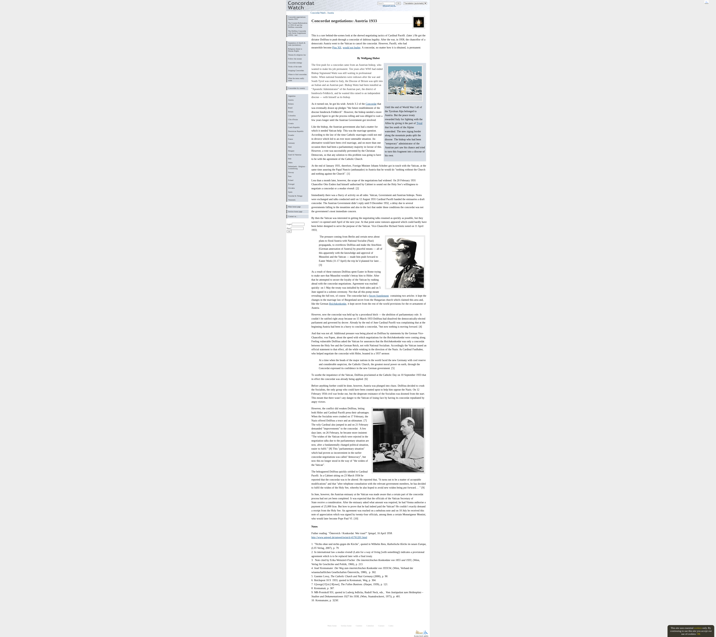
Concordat (371, 103)
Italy (289, 159)
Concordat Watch (318, 13)
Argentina (291, 96)
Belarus (291, 104)
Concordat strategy (295, 63)
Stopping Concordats (296, 70)
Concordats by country (296, 88)
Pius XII (336, 47)
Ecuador (291, 135)
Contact (381, 626)
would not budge (351, 47)
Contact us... (293, 216)
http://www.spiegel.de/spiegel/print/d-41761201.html (339, 537)
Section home (346, 626)
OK (698, 634)
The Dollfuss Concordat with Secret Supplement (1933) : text (297, 33)
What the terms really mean (296, 79)
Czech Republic (294, 127)
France (290, 139)
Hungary (291, 151)
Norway (291, 172)
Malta (290, 163)
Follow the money (295, 59)
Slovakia (291, 188)
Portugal (291, 184)
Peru (289, 176)
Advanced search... (389, 6)
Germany (291, 143)
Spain (290, 192)
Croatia (290, 123)
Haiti (290, 147)
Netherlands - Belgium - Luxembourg (297, 167)
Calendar (370, 626)
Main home (332, 626)
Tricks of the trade (295, 67)
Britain (290, 112)
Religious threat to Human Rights (295, 50)
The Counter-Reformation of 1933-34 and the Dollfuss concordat (297, 25)
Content (359, 626)
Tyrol (419, 123)
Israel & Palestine (294, 155)
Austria (290, 100)
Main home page (294, 207)
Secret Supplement (379, 295)
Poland (290, 180)
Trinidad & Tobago (295, 196)
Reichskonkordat (337, 303)
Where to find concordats (297, 74)
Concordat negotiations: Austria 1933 (297, 18)
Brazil (290, 108)
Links (391, 626)
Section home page (295, 212)
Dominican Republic (296, 131)
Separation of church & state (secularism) (296, 44)
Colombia (292, 116)
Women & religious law (297, 55)
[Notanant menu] (419, 633)
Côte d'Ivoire (293, 119)
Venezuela (291, 200)
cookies (698, 628)
